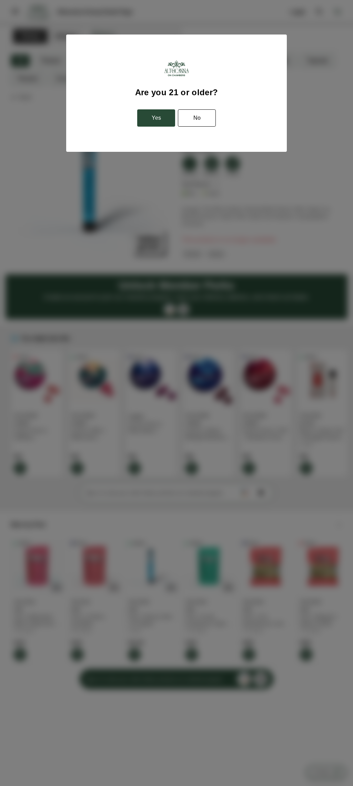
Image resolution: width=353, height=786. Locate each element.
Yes (156, 118)
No (197, 118)
